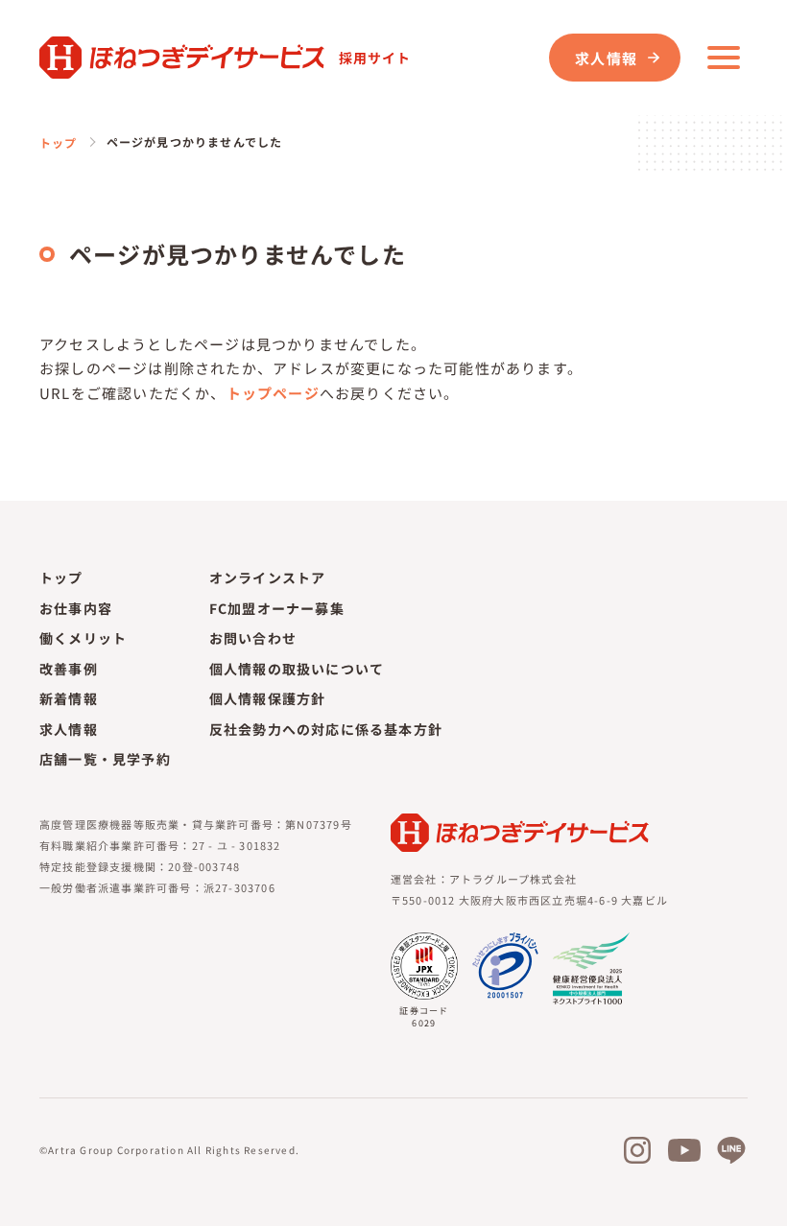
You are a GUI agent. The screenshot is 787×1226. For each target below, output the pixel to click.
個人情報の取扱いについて (296, 668)
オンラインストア (267, 577)
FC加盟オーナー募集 (277, 608)
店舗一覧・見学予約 (105, 758)
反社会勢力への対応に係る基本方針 (325, 729)
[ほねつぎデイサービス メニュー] (724, 58)
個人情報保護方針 (267, 698)
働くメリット (83, 638)
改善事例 (68, 668)
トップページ (273, 393)
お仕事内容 (75, 608)
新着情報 (68, 698)
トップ (58, 142)
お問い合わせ (253, 638)
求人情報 (606, 58)
